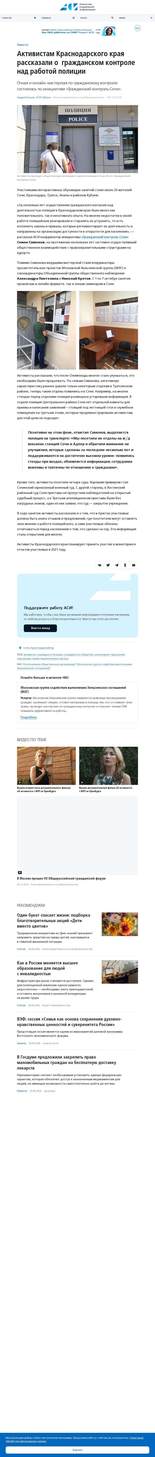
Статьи (21, 949)
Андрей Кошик (26, 97)
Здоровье (49, 1090)
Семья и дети (51, 1043)
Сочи (26, 647)
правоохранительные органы (50, 658)
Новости (22, 44)
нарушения (24, 658)
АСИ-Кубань (43, 97)
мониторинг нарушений (109, 654)
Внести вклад (40, 628)
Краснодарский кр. (42, 647)
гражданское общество (79, 654)
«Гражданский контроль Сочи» (105, 237)
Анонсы (21, 1043)
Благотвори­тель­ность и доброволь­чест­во (79, 97)
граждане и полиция (50, 654)
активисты (30, 654)
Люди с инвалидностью (56, 1005)
